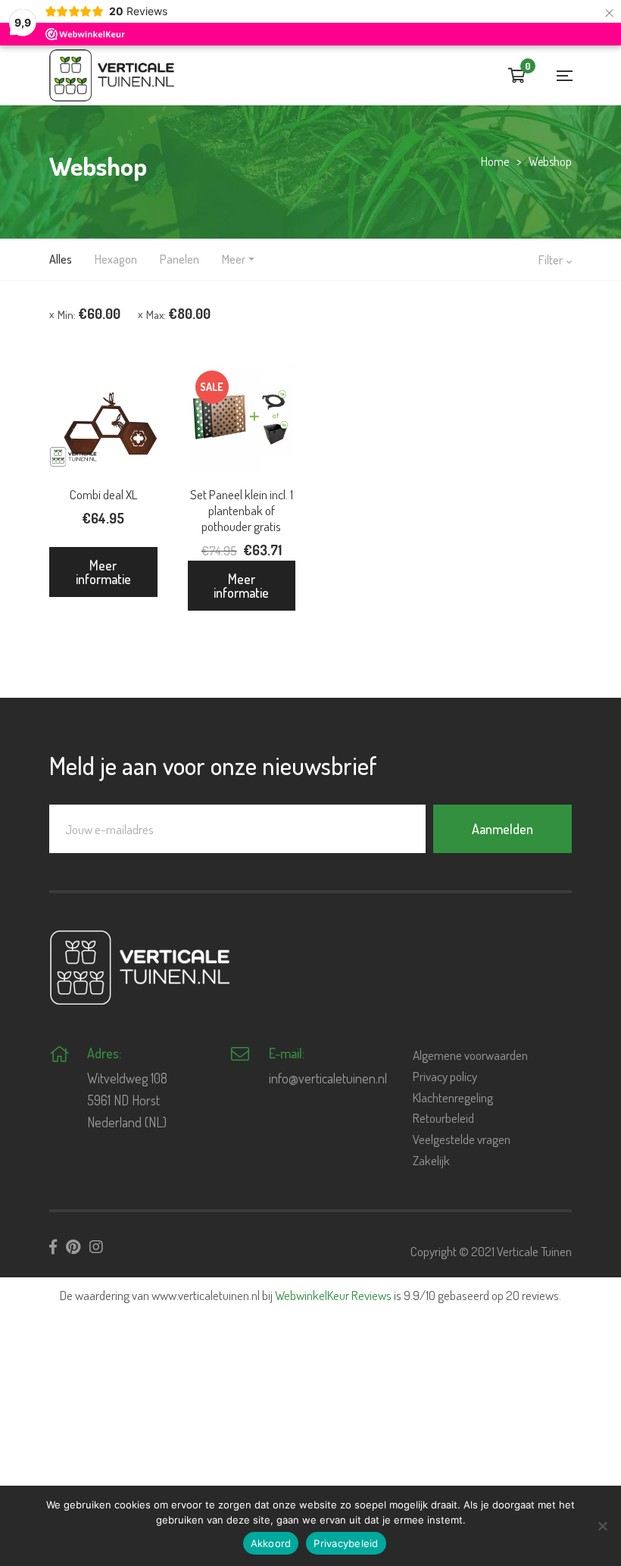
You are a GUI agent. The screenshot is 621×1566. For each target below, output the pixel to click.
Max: (178, 313)
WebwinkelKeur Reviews (333, 1295)
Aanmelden (502, 829)
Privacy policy (445, 1076)
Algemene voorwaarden (470, 1055)
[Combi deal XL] (103, 417)
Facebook (53, 1247)
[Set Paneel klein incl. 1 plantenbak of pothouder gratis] (242, 417)
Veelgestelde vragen (461, 1139)
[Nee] (602, 1525)
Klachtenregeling (453, 1097)
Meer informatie (103, 572)
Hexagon (116, 259)
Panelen (179, 259)
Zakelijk (431, 1160)
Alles (60, 259)
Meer (233, 259)
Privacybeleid (346, 1543)
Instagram (96, 1247)
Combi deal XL (103, 494)
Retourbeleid (443, 1118)
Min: (89, 313)
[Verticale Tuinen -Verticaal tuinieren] (111, 75)
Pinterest (73, 1247)
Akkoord (271, 1543)
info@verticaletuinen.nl (328, 1078)
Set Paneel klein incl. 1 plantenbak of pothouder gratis (241, 510)
